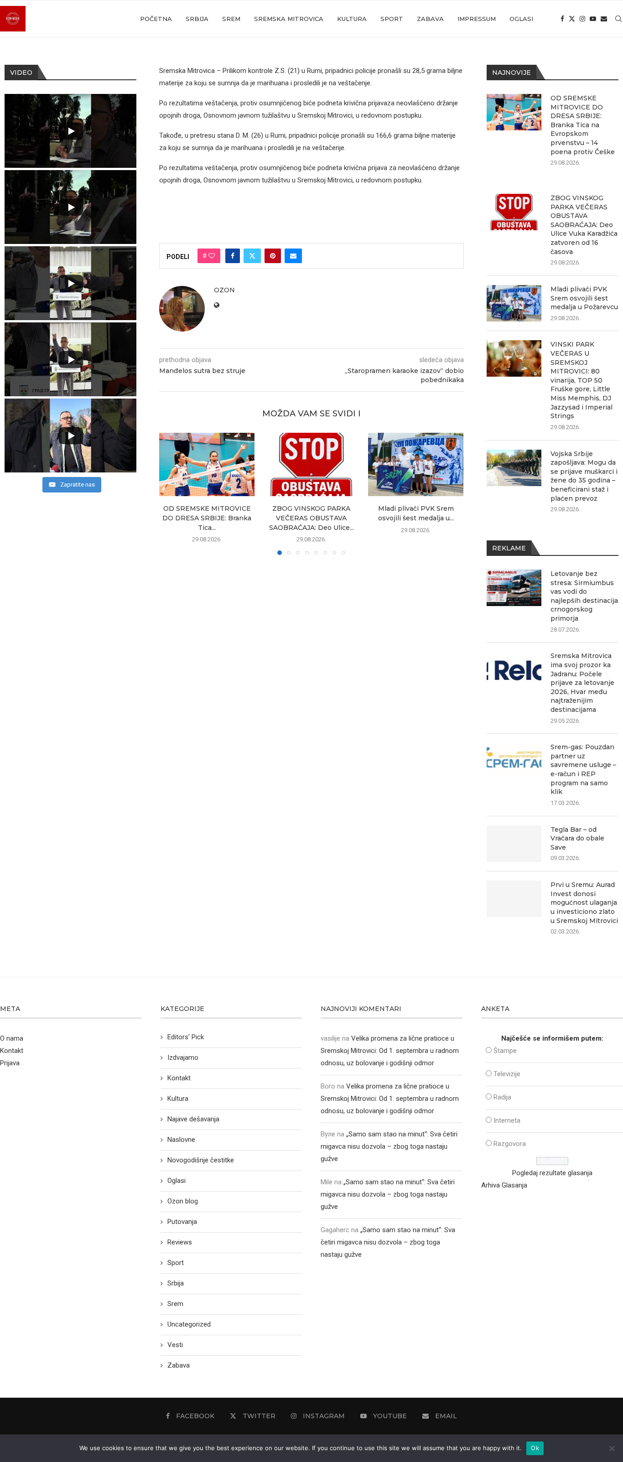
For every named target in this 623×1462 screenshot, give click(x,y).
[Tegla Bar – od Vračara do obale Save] (514, 843)
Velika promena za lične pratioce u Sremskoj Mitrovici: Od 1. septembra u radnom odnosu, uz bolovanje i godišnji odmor (390, 1050)
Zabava (430, 18)
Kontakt (11, 1051)
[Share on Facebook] (232, 256)
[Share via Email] (293, 256)
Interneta (506, 1120)
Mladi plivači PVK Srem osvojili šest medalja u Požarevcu (584, 298)
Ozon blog (182, 1201)
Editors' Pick (185, 1037)
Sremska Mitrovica (288, 18)
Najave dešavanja (193, 1119)
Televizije (506, 1074)
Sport (391, 18)
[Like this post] (211, 256)
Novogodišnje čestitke (200, 1160)
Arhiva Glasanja (504, 1185)
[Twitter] (572, 18)
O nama (11, 1038)
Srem (231, 18)
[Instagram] (582, 18)
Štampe (505, 1051)
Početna (156, 18)
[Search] (618, 18)
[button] (171, 493)
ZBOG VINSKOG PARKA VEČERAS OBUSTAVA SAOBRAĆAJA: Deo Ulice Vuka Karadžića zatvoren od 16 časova (584, 225)
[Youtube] (593, 18)
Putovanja (182, 1222)
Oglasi (521, 18)
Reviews (179, 1242)
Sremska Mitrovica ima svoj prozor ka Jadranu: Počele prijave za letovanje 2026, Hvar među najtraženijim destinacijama (582, 683)
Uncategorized (189, 1324)
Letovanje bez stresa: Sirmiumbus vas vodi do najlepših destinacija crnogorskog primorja (584, 596)
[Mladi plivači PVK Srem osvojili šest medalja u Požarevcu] (415, 464)
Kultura (352, 18)
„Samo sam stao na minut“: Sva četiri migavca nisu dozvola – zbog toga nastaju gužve (389, 1146)
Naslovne (181, 1139)
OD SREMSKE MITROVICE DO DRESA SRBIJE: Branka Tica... (206, 518)
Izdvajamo (182, 1057)
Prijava (10, 1063)
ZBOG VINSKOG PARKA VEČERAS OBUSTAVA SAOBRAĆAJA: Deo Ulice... (311, 518)
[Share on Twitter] (252, 256)
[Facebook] (562, 18)
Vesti (175, 1345)
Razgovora (509, 1144)
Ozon (224, 290)
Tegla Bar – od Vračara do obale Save (577, 838)
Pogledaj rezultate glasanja (552, 1173)
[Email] (604, 18)
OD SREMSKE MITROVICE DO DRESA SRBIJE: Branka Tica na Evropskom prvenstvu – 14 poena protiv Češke (582, 125)
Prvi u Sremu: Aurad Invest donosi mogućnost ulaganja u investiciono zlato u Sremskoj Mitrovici (584, 902)
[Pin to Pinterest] (273, 256)
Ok (535, 1448)
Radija (502, 1097)
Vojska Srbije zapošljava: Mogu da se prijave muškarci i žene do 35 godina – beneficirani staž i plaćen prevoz (584, 476)
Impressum (476, 18)
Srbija (197, 18)
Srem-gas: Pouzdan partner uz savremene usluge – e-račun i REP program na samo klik (583, 769)
